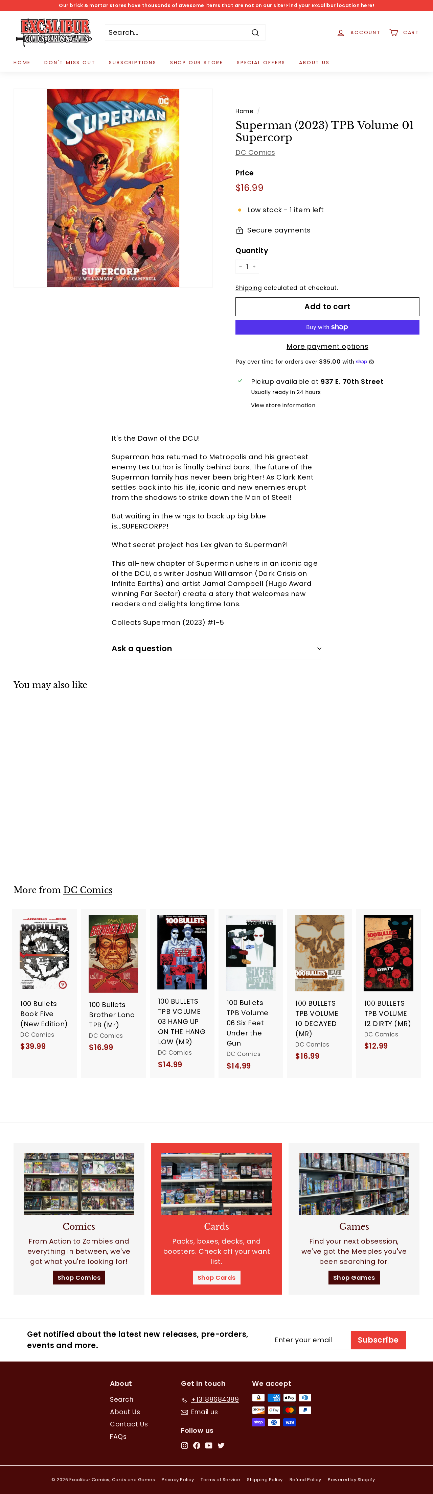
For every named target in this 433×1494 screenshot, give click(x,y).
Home (22, 62)
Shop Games (354, 1277)
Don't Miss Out (69, 62)
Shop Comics (79, 1277)
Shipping (248, 288)
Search (121, 1399)
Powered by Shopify (351, 1479)
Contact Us (129, 1424)
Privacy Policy (178, 1479)
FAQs (118, 1436)
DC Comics (255, 152)
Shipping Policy (265, 1479)
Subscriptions (132, 62)
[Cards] (216, 1184)
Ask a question (142, 648)
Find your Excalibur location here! (330, 5)
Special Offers (261, 62)
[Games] (354, 1184)
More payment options (327, 346)
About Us (314, 62)
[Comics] (79, 1184)
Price (244, 173)
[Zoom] (113, 188)
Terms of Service (220, 1479)
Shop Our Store (196, 62)
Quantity (251, 250)
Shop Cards (217, 1277)
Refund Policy (305, 1479)
